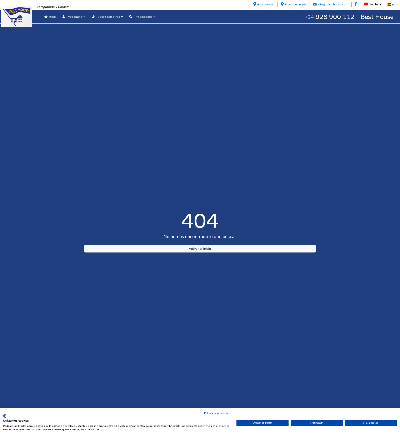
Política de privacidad (217, 413)
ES (392, 4)
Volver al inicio (200, 249)
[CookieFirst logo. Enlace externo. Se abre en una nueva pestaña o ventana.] (4, 416)
